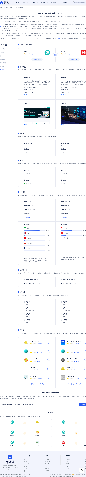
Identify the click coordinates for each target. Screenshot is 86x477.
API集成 (67, 464)
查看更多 (28, 218)
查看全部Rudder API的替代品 (37, 384)
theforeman (24, 38)
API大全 (26, 459)
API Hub (17, 2)
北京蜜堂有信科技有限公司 (26, 474)
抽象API (26, 464)
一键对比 (59, 38)
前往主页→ (27, 94)
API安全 (67, 471)
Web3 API (47, 464)
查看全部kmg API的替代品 (74, 384)
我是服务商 (44, 2)
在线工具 (47, 471)
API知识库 (34, 2)
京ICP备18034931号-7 (79, 474)
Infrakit (38, 38)
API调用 (67, 461)
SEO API (47, 466)
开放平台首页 (3, 7)
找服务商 (25, 2)
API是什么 (67, 459)
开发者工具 (11, 7)
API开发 (67, 468)
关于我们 (64, 2)
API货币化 (67, 466)
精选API (26, 466)
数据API (47, 468)
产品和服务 (54, 2)
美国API (26, 468)
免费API (26, 461)
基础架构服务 (19, 7)
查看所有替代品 (37, 59)
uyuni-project (31, 38)
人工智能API (48, 459)
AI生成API (47, 461)
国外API (26, 471)
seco (42, 38)
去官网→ (26, 124)
